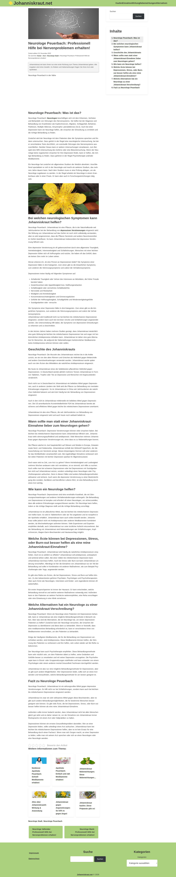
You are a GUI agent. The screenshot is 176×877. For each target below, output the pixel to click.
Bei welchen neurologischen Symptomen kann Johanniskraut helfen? (127, 47)
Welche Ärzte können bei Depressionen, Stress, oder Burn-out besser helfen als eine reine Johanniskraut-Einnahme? (128, 71)
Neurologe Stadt (53, 56)
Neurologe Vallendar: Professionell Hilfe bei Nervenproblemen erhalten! (44, 832)
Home (39, 56)
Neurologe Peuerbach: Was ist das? (126, 39)
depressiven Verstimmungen (72, 230)
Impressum (34, 853)
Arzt (44, 56)
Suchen (113, 11)
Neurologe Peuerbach (52, 821)
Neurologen (52, 118)
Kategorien (142, 857)
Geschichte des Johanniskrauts (127, 52)
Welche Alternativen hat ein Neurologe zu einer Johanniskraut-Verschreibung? (126, 82)
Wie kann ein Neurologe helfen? (127, 64)
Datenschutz (34, 859)
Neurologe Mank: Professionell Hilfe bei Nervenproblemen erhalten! (83, 832)
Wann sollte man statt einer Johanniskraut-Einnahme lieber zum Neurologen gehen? (127, 58)
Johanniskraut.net (33, 3)
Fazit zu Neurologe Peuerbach (126, 88)
